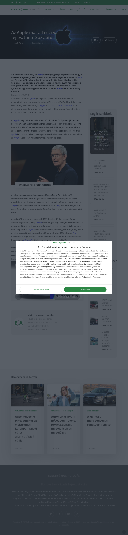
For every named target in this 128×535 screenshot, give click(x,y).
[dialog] (64, 267)
